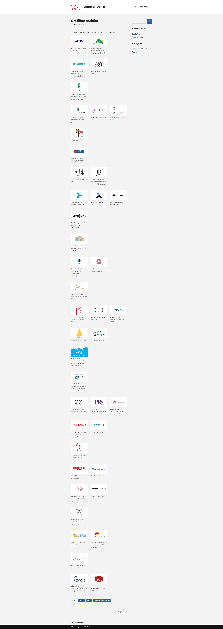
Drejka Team (136, 34)
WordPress (86, 627)
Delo (135, 7)
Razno (134, 52)
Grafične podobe (138, 37)
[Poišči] (150, 6)
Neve (73, 627)
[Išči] (149, 21)
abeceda (81, 600)
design (89, 600)
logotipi (97, 600)
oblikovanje (106, 600)
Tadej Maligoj (144, 7)
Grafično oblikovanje (139, 49)
